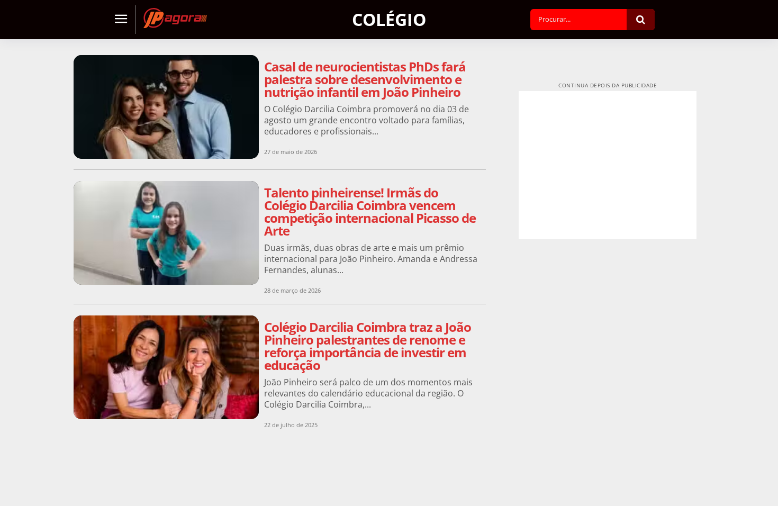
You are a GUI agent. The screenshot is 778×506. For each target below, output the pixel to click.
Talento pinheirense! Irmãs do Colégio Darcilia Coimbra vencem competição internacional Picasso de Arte (370, 211)
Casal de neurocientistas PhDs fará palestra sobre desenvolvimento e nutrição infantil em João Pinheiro (365, 79)
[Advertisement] (607, 165)
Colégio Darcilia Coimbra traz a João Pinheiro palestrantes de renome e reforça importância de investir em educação (367, 346)
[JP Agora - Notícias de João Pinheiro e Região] (175, 18)
